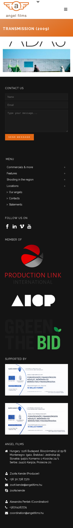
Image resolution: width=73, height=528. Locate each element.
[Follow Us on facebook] (7, 226)
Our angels (15, 192)
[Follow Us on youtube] (29, 226)
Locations (13, 185)
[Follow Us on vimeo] (22, 226)
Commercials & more (20, 167)
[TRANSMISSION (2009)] (36, 56)
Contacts (14, 198)
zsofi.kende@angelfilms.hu (26, 484)
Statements (15, 204)
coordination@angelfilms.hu (27, 512)
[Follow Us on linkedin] (14, 226)
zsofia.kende (17, 490)
